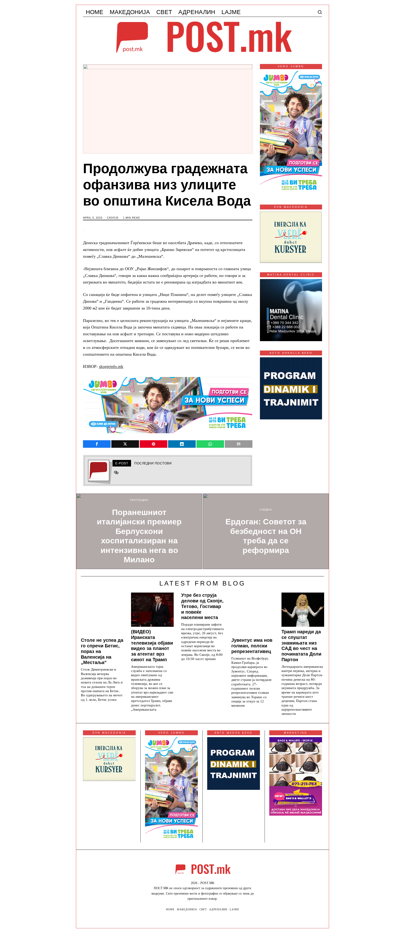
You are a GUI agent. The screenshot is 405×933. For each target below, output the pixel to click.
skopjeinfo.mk (111, 366)
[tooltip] (97, 444)
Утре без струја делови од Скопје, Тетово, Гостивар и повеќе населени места (202, 606)
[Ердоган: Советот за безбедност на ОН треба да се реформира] (266, 531)
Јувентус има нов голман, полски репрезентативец (251, 646)
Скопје (113, 217)
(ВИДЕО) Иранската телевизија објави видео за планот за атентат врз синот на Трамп (152, 645)
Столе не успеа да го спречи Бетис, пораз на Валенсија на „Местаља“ (102, 651)
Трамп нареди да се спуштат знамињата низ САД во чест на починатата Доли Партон (301, 645)
